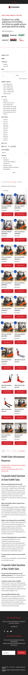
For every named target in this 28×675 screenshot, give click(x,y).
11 (17, 451)
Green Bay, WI (18, 667)
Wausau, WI (4, 668)
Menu (15, 2)
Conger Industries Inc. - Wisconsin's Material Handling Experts (14, 7)
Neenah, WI (23, 667)
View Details (7, 214)
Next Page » (22, 451)
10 (14, 451)
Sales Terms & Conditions (6, 669)
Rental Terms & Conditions (15, 669)
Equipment (14, 182)
